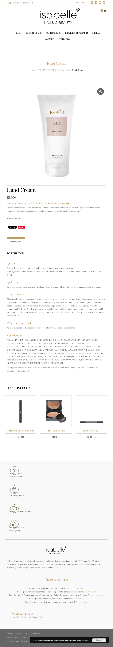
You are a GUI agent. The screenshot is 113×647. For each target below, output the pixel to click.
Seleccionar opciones (57, 412)
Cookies (24, 641)
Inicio (18, 33)
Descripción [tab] (15, 241)
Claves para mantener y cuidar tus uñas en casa (50, 588)
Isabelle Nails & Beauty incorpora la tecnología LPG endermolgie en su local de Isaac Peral (50, 595)
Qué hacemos (53, 33)
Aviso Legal (12, 637)
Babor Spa (64, 70)
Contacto (64, 39)
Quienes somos (33, 33)
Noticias (49, 39)
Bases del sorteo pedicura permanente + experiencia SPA (51, 602)
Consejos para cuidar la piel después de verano (51, 598)
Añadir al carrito (21, 412)
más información (83, 640)
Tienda (96, 33)
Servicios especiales (76, 33)
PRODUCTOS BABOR (47, 70)
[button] (100, 91)
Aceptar (99, 640)
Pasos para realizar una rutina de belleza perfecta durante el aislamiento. (50, 592)
